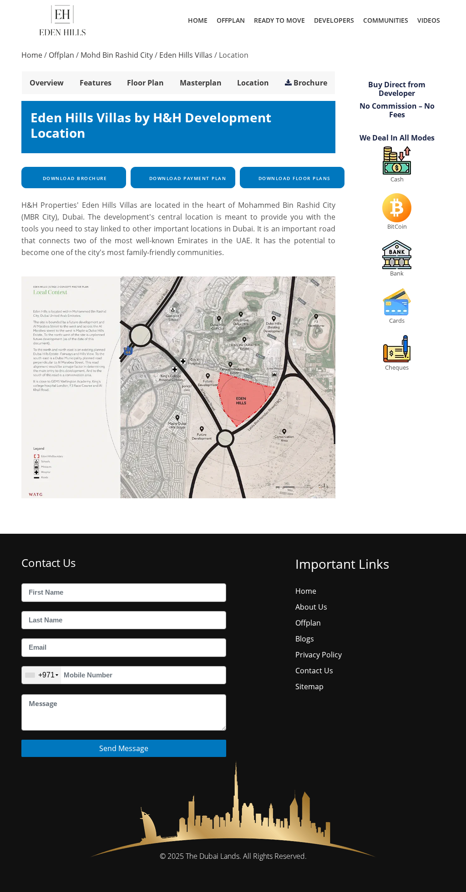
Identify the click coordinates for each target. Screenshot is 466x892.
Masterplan (201, 83)
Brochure (310, 83)
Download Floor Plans (293, 178)
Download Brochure (74, 178)
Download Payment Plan (186, 178)
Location (253, 83)
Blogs (304, 639)
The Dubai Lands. (213, 856)
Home (198, 20)
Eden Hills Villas (186, 55)
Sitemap (309, 687)
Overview (47, 83)
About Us (311, 607)
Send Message (123, 748)
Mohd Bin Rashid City (117, 55)
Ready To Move (279, 20)
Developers (334, 20)
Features (95, 83)
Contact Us (314, 671)
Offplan (231, 20)
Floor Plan (145, 83)
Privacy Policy (318, 655)
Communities (385, 20)
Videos (428, 20)
